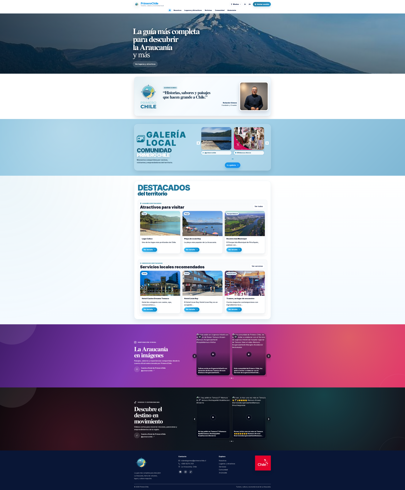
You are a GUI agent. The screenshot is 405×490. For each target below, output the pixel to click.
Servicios (222, 467)
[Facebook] (180, 472)
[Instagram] (186, 472)
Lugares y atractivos (227, 464)
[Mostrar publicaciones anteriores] (194, 356)
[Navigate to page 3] (233, 378)
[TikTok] (191, 472)
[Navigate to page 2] (231, 378)
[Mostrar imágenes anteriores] (198, 143)
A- (245, 4)
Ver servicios (257, 266)
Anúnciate (223, 473)
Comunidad (223, 470)
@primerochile (147, 371)
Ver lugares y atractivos (145, 64)
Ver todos (259, 206)
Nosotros (222, 461)
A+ (250, 4)
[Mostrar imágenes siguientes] (267, 143)
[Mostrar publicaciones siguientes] (268, 356)
